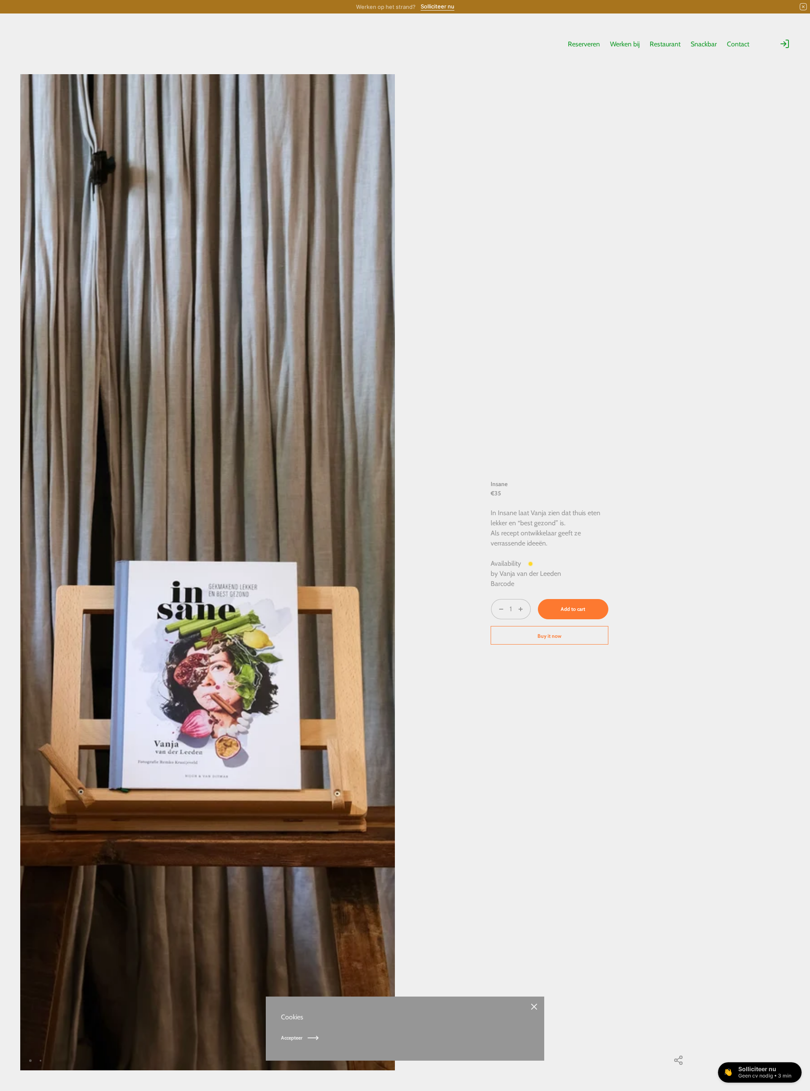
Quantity (503, 624)
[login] (785, 44)
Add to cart (573, 609)
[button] (365, 1061)
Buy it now (549, 636)
